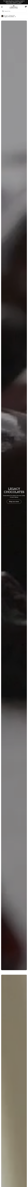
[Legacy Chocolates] (14, 7)
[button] (25, 7)
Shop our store (14, 502)
